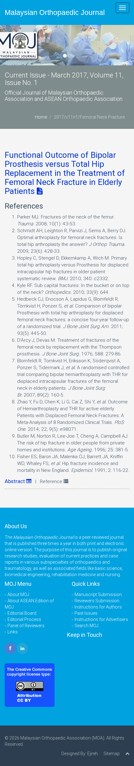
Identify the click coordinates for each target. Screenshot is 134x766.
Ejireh (92, 753)
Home (41, 117)
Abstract (15, 481)
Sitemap (111, 753)
